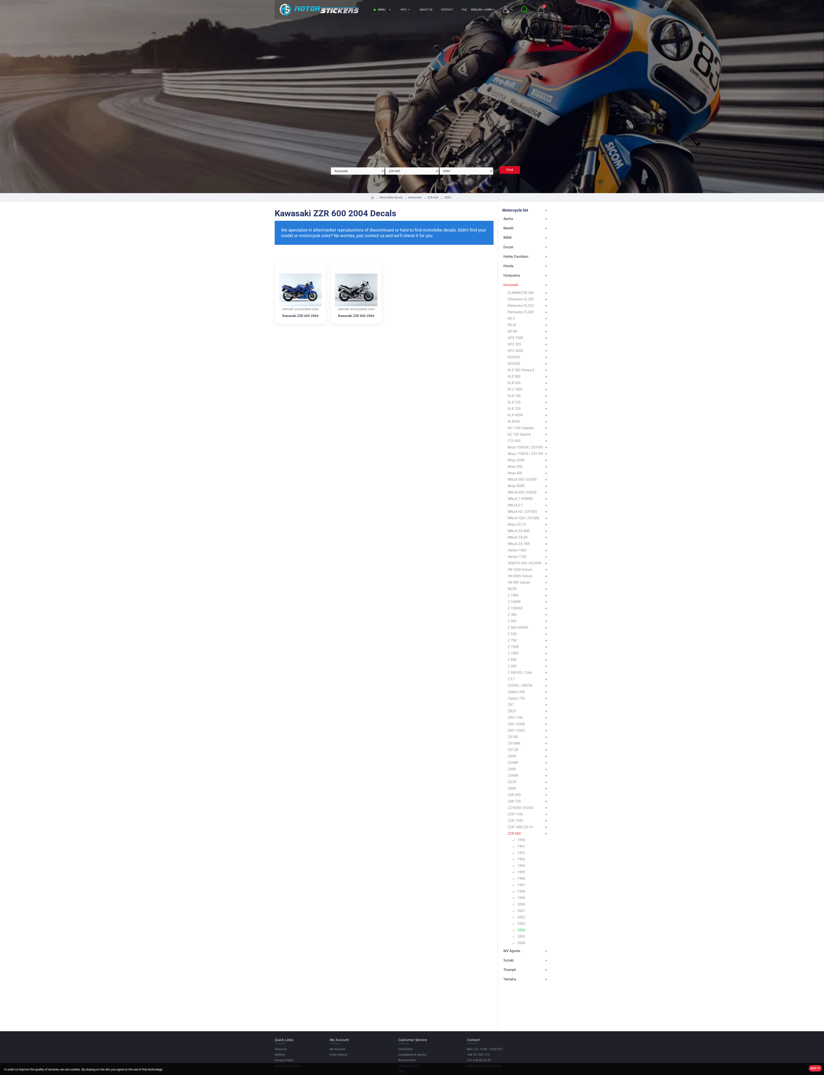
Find (509, 170)
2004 (447, 197)
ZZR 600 (432, 197)
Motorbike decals (391, 197)
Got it (815, 1068)
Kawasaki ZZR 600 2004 (300, 316)
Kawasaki (414, 197)
